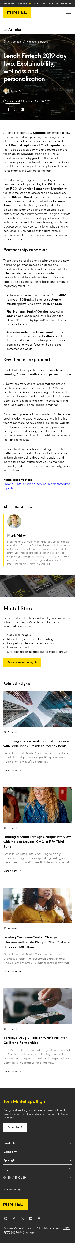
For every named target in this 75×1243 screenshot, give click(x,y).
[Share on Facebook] (8, 109)
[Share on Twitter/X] (15, 109)
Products (9, 1143)
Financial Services (37, 42)
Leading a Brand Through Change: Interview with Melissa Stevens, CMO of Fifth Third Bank (37, 841)
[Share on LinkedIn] (22, 109)
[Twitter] (22, 1219)
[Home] (4, 41)
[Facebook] (14, 1219)
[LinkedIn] (31, 1219)
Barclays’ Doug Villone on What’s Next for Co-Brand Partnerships (35, 1040)
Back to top (14, 1189)
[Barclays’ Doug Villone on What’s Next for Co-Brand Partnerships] (37, 1006)
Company (10, 1151)
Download (21, 3)
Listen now (10, 770)
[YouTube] (39, 1219)
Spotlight (9, 1160)
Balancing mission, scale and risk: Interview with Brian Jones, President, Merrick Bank (36, 743)
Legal (7, 1169)
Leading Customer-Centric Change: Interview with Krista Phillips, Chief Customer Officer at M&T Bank (37, 942)
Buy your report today (20, 662)
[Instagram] (5, 1219)
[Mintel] (17, 12)
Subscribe (13, 1127)
